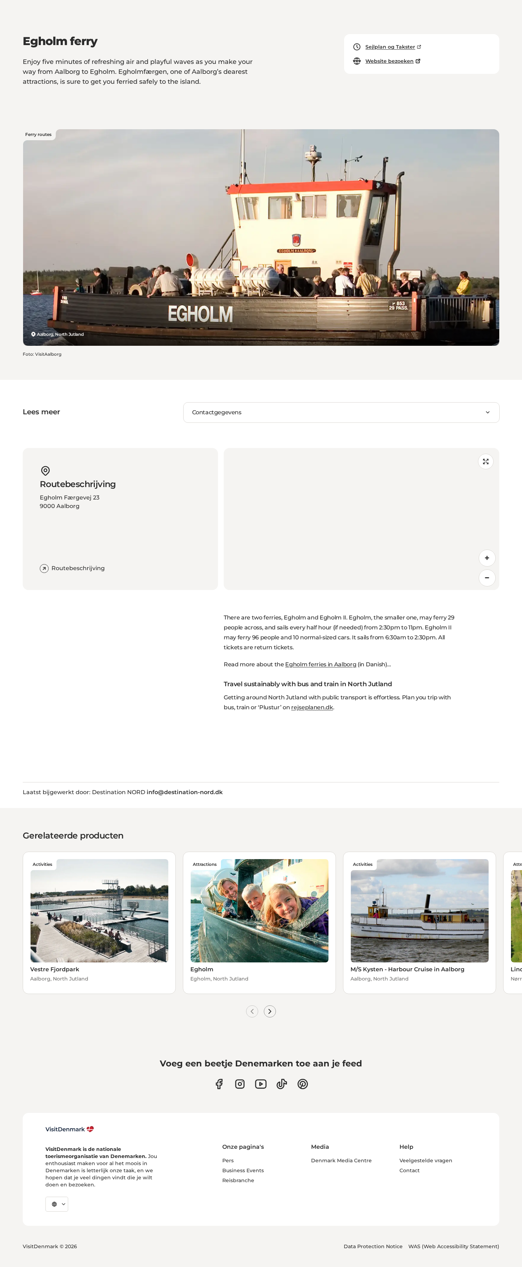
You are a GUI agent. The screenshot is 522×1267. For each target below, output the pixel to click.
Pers (228, 1160)
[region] (361, 519)
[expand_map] (486, 461)
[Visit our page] (240, 1084)
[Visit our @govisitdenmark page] (282, 1084)
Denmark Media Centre (341, 1160)
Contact (409, 1170)
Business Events (243, 1170)
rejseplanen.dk (312, 707)
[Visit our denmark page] (219, 1084)
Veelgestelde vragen (425, 1160)
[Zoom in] (487, 558)
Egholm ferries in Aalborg (320, 664)
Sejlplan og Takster (390, 47)
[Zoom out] (487, 577)
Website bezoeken (389, 61)
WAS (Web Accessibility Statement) (453, 1246)
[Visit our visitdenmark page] (261, 1084)
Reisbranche (238, 1180)
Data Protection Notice (373, 1246)
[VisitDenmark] (69, 1129)
